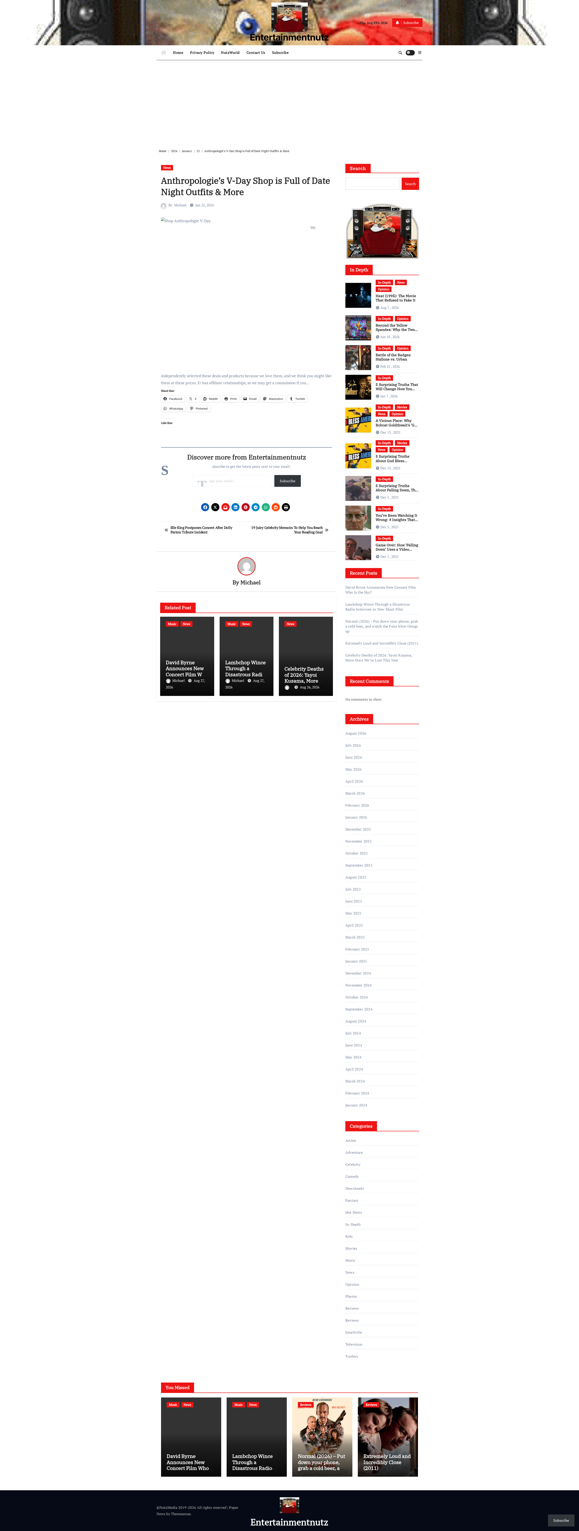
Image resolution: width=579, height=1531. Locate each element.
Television (354, 1344)
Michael (180, 205)
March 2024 (355, 1081)
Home (178, 52)
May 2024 (353, 1057)
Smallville (353, 1332)
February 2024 (357, 1093)
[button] (419, 52)
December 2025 (358, 829)
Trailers (351, 1356)
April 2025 (354, 925)
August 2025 (355, 877)
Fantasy (351, 1200)
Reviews (352, 1308)
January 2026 (356, 817)
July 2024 (353, 1033)
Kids (349, 1236)
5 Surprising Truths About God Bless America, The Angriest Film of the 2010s (395, 463)
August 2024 (355, 1021)
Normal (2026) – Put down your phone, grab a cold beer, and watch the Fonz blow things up (381, 626)
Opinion (383, 289)
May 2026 (353, 769)
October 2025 (356, 853)
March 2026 (355, 793)
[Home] (164, 53)
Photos (351, 1296)
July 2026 (353, 745)
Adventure (354, 1152)
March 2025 (355, 937)
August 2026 (355, 733)
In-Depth (384, 282)
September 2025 (359, 865)
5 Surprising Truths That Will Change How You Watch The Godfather (397, 388)
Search (358, 168)
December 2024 (358, 973)
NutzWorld (230, 52)
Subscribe (280, 52)
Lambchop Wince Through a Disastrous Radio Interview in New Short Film (245, 674)
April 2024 (354, 1069)
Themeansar (181, 1513)
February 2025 (357, 949)
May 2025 (353, 913)
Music (172, 624)
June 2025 (353, 901)
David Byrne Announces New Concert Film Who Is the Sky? (187, 671)
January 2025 (356, 961)
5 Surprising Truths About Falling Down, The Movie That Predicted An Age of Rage (397, 492)
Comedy (352, 1176)
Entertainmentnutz (289, 37)
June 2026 (353, 757)
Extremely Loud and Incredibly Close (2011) (381, 643)
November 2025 (358, 841)
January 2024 (356, 1105)
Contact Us (256, 52)
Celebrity (353, 1164)
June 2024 (353, 1045)
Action (350, 1140)
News (167, 167)
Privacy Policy (202, 52)
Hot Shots (353, 1212)
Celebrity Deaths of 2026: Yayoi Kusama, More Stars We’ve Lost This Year (304, 680)
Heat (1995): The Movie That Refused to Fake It (396, 298)
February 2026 (357, 805)
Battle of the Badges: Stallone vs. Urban (393, 357)
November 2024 (358, 985)
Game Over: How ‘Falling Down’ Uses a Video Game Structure (397, 549)
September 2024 (359, 1009)
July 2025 (353, 889)
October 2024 (356, 997)
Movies (402, 407)
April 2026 (354, 781)
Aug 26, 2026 (309, 687)
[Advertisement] (290, 101)
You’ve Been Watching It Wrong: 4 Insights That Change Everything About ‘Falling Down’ (396, 522)
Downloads (354, 1188)
